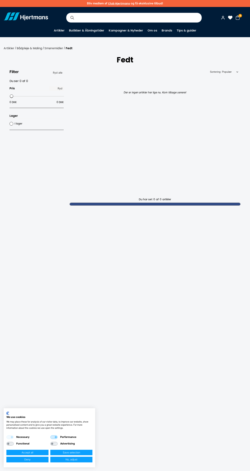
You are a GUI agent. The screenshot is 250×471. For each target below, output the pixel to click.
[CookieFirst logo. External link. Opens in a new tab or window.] (7, 413)
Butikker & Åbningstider (86, 30)
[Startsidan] (26, 17)
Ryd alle (57, 72)
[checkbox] (10, 437)
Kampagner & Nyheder (126, 30)
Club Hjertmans (119, 3)
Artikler (59, 30)
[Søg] (72, 17)
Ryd (60, 88)
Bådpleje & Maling (29, 48)
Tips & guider (186, 30)
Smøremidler (53, 48)
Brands (167, 30)
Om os (152, 30)
